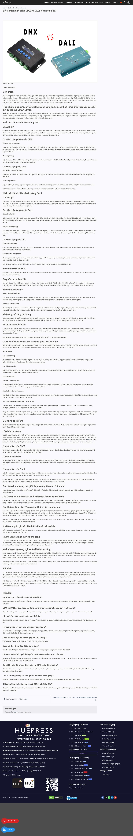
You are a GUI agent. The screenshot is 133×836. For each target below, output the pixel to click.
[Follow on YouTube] (115, 799)
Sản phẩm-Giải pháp (57, 2)
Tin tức (115, 2)
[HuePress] (7, 2)
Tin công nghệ (22, 8)
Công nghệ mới (7, 8)
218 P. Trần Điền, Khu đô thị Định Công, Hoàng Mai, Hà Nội (27, 756)
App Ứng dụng (79, 2)
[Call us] (109, 799)
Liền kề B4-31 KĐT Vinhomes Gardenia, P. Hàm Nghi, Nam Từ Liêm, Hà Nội (29, 760)
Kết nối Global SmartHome (94, 2)
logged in (16, 713)
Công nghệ (69, 2)
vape (88, 441)
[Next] (92, 52)
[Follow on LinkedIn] (112, 799)
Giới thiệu (107, 2)
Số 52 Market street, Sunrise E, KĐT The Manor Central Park (41, 752)
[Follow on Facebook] (102, 799)
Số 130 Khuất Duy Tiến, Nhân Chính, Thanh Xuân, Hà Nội (24, 764)
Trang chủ (46, 2)
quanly (18, 15)
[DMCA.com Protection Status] (56, 799)
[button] (124, 2)
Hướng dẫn (15, 8)
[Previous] (7, 52)
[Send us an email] (105, 799)
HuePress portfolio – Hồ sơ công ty (16, 700)
